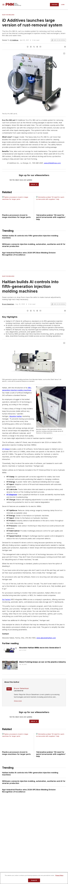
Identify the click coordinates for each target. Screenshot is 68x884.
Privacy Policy (59, 875)
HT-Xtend (5, 449)
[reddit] (37, 47)
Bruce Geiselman (8, 304)
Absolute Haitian (15, 416)
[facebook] (28, 47)
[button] (3, 4)
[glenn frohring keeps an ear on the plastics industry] (10, 665)
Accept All (34, 880)
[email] (40, 47)
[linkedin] (31, 47)
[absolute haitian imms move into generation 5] (10, 651)
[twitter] (34, 47)
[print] (65, 47)
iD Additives (14, 40)
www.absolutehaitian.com (46, 638)
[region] (34, 878)
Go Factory (6, 599)
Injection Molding (8, 14)
